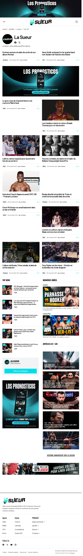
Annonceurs (23, 552)
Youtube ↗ (36, 533)
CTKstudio (72, 553)
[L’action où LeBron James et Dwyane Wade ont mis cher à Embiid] (60, 216)
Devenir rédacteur (33, 552)
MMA (44, 166)
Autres (17, 518)
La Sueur (18, 29)
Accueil (4, 29)
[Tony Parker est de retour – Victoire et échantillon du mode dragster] (60, 252)
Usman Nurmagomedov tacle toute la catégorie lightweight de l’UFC (25, 316)
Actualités (11, 29)
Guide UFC (18, 533)
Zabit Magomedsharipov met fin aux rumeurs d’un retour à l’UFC (26, 345)
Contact (4, 552)
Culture (17, 522)
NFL (44, 60)
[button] (4, 22)
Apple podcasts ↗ (38, 522)
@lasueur (14, 361)
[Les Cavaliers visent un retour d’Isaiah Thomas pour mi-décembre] (60, 110)
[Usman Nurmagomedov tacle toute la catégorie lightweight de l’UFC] (7, 319)
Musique (5, 60)
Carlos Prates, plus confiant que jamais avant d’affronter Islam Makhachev (24, 331)
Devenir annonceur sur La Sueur (61, 455)
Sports (4, 518)
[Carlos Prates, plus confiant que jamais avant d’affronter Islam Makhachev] (7, 333)
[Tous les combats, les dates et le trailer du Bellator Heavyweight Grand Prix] (60, 145)
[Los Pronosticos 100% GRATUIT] (40, 9)
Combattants (19, 530)
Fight (15, 292)
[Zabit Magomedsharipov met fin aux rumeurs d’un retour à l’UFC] (7, 348)
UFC (4, 530)
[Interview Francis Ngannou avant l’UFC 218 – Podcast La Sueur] (21, 181)
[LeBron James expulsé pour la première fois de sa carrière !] (21, 145)
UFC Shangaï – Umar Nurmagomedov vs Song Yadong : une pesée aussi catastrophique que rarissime (26, 288)
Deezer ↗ (35, 530)
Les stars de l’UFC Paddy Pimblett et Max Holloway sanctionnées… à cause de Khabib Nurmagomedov (26, 302)
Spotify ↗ (35, 526)
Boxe (4, 533)
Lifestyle (18, 526)
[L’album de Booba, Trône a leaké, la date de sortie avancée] (21, 252)
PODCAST (35, 518)
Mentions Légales (13, 552)
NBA (4, 108)
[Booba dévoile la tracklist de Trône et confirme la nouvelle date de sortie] (60, 181)
